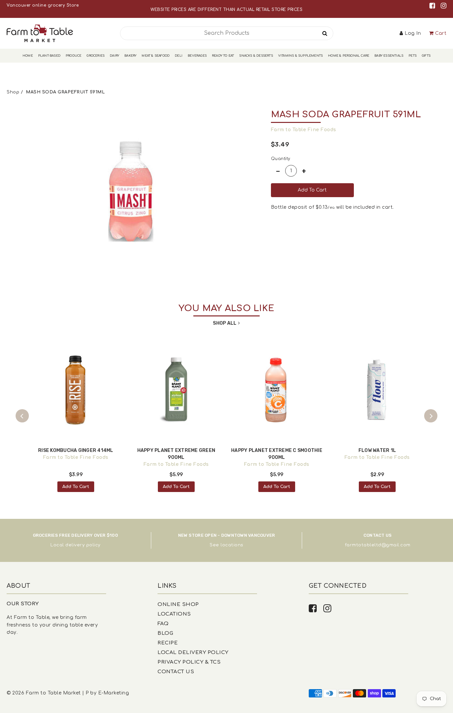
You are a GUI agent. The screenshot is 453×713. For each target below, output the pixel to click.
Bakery (130, 55)
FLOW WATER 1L (377, 450)
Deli (178, 55)
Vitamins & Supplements (300, 55)
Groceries (95, 55)
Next (430, 415)
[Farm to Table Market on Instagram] (444, 6)
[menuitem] (27, 56)
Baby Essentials (388, 55)
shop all (224, 323)
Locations (174, 614)
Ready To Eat (223, 55)
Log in (413, 33)
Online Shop (178, 604)
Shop (13, 92)
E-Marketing (113, 692)
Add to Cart (75, 486)
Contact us (176, 672)
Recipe (168, 643)
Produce (73, 55)
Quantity (281, 158)
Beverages (197, 55)
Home (28, 55)
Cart (440, 33)
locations (232, 545)
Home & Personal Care (348, 55)
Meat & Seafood (155, 55)
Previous (22, 415)
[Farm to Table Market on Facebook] (433, 6)
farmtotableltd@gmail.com (378, 545)
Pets (413, 55)
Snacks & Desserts (256, 55)
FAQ (163, 624)
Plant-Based (49, 55)
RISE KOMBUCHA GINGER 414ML (75, 450)
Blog (165, 633)
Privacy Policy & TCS (189, 662)
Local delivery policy (75, 545)
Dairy (114, 55)
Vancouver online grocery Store (43, 5)
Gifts (426, 55)
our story (23, 604)
